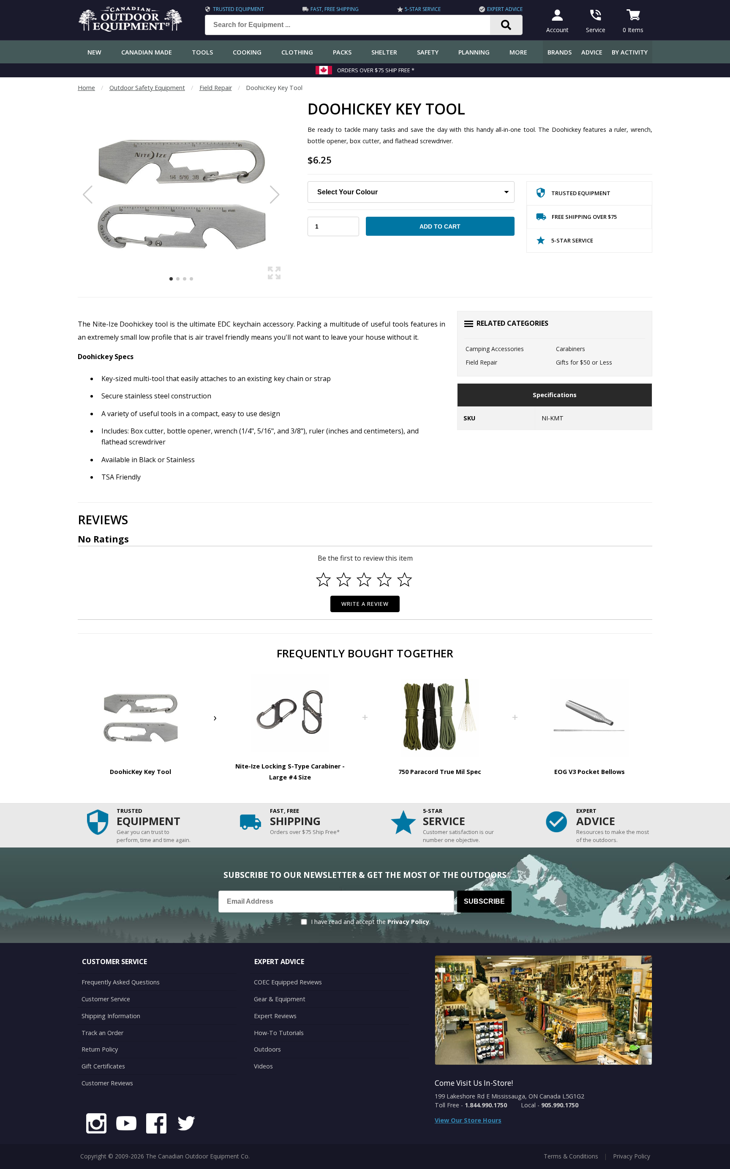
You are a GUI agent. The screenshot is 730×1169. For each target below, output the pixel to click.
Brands (560, 52)
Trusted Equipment (238, 9)
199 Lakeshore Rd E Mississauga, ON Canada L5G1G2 (509, 1096)
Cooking (247, 52)
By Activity (630, 52)
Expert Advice (505, 9)
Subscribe (484, 901)
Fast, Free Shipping (335, 9)
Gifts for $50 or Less (584, 362)
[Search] (506, 25)
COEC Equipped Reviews (288, 982)
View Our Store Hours (468, 1120)
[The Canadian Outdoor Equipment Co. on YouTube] (126, 1124)
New (94, 52)
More (518, 52)
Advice (591, 52)
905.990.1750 (559, 1105)
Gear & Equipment (279, 999)
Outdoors (267, 1049)
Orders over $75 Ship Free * (375, 70)
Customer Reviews (107, 1083)
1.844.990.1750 (486, 1105)
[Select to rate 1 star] (323, 579)
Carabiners (570, 349)
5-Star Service (423, 9)
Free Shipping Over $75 (584, 217)
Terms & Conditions (571, 1156)
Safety (428, 52)
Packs (342, 52)
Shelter (384, 52)
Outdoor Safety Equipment (147, 88)
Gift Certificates (103, 1066)
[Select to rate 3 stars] (364, 579)
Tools (202, 52)
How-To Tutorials (279, 1033)
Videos (263, 1066)
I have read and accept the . (370, 922)
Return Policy (100, 1049)
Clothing (297, 52)
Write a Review (365, 604)
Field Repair (215, 88)
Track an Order (102, 1033)
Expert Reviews (275, 1016)
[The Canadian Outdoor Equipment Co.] (130, 29)
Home (86, 88)
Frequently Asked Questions (121, 982)
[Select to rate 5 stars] (404, 579)
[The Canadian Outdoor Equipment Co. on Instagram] (96, 1124)
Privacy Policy (408, 922)
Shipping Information (111, 1016)
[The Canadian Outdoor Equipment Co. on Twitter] (186, 1124)
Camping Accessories (495, 349)
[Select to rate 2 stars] (344, 579)
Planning (474, 52)
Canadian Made (146, 52)
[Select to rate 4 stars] (384, 579)
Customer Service (106, 999)
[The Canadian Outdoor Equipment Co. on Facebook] (156, 1124)
